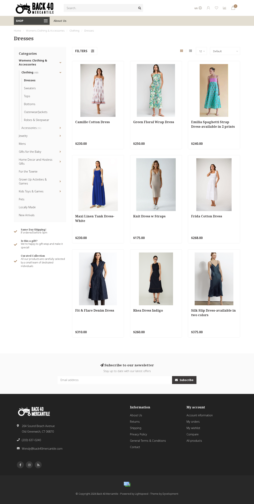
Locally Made (27, 207)
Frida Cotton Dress (206, 216)
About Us (60, 21)
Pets (21, 199)
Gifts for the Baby (30, 152)
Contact (135, 447)
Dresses (30, 80)
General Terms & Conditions (148, 441)
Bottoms (29, 104)
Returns (135, 421)
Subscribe (186, 380)
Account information (200, 415)
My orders (193, 421)
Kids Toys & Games (31, 191)
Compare (193, 434)
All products (194, 441)
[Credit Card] (127, 484)
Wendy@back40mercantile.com (42, 448)
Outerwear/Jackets (35, 112)
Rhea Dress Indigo (148, 310)
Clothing (29, 72)
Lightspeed (141, 493)
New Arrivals (27, 215)
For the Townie (28, 171)
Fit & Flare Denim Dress (94, 310)
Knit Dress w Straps (149, 216)
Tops (27, 96)
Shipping (135, 428)
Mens (22, 144)
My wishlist (193, 428)
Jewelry (23, 136)
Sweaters (30, 88)
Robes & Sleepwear (36, 120)
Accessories (31, 128)
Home (17, 30)
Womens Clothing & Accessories (33, 62)
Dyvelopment (170, 493)
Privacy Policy (138, 434)
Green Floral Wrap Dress (153, 122)
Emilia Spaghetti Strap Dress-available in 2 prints (213, 124)
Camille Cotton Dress (92, 122)
